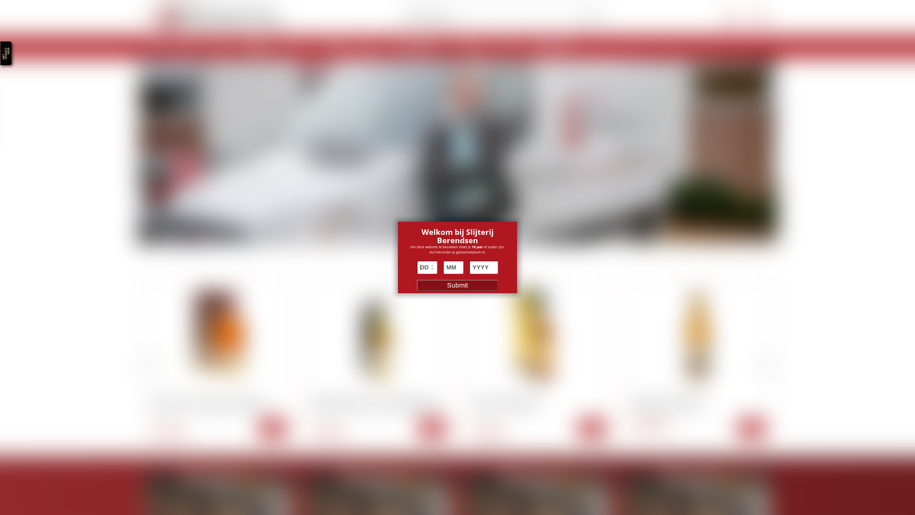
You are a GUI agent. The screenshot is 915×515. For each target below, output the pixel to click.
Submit (457, 285)
